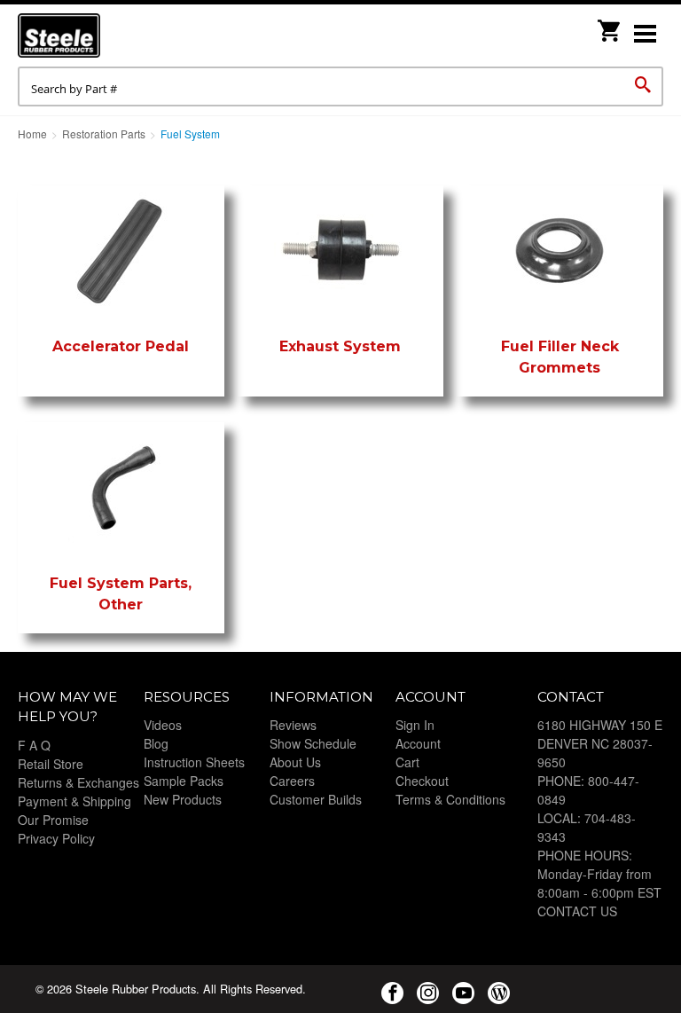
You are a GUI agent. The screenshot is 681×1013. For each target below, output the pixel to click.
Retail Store (50, 764)
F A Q (34, 745)
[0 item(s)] (610, 25)
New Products (183, 799)
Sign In (414, 725)
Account (418, 743)
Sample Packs (183, 780)
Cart (407, 762)
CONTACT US (577, 911)
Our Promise (53, 819)
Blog (156, 743)
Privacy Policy (56, 838)
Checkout (422, 780)
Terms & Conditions (450, 799)
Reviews (293, 725)
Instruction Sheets (194, 762)
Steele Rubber (106, 35)
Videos (163, 725)
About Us (295, 762)
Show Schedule (313, 743)
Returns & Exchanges (78, 782)
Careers (292, 780)
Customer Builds (316, 799)
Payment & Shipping (74, 801)
